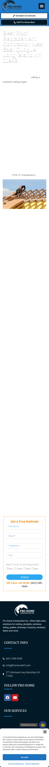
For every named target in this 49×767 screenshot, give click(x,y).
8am (11, 569)
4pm (28, 569)
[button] (45, 731)
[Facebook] (7, 697)
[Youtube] (15, 697)
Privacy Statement (32, 763)
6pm (36, 569)
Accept (24, 757)
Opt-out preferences (16, 763)
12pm (19, 569)
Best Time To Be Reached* (22, 564)
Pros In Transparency (24, 175)
